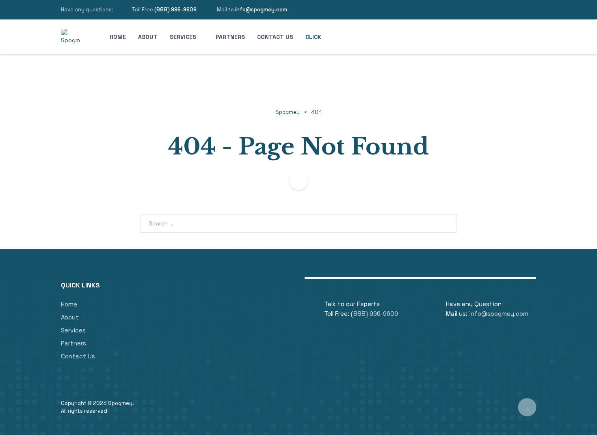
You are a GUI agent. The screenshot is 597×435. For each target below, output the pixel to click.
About (148, 37)
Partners (230, 37)
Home (118, 37)
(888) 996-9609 (175, 9)
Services (183, 37)
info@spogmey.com (261, 9)
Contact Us (275, 37)
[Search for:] (298, 223)
